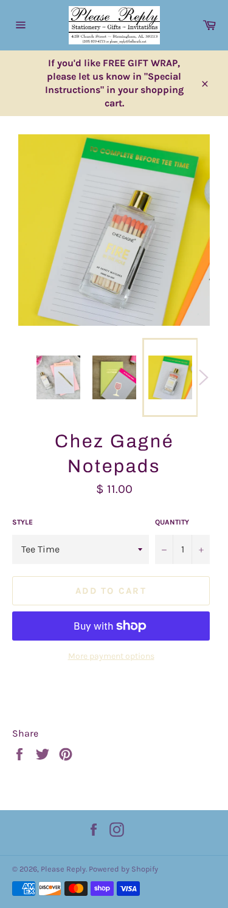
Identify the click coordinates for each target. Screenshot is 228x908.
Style (22, 522)
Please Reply (63, 868)
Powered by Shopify (123, 868)
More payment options (111, 656)
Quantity (172, 522)
